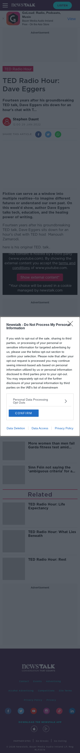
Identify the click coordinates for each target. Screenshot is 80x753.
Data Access (40, 428)
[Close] (72, 325)
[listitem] (40, 401)
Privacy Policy (64, 428)
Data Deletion (16, 428)
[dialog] (40, 376)
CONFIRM (23, 413)
